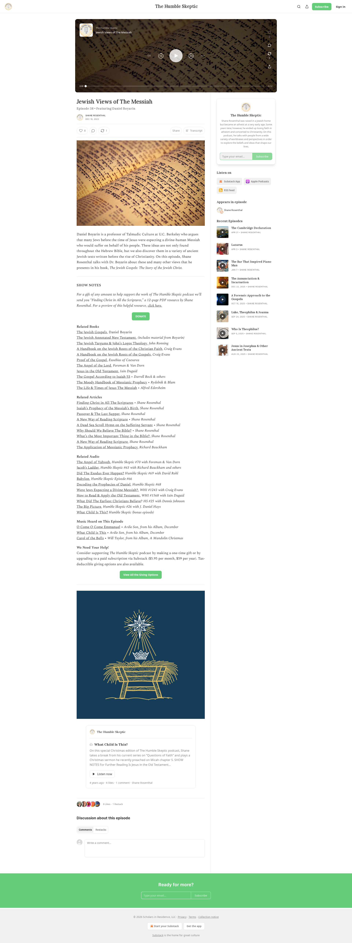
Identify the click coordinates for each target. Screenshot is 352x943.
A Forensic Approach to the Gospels (250, 297)
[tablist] (92, 829)
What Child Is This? (92, 512)
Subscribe (322, 6)
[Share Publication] (307, 6)
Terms (192, 917)
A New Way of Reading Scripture (102, 419)
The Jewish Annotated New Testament (106, 337)
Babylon (83, 478)
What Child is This (91, 532)
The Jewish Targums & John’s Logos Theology (112, 343)
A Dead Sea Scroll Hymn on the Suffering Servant (115, 425)
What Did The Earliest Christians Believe (109, 501)
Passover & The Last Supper (98, 414)
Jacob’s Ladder (88, 467)
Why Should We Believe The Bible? (104, 430)
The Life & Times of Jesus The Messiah (107, 388)
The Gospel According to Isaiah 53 (103, 376)
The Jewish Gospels (92, 332)
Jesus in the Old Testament (97, 371)
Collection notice (208, 917)
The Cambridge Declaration (251, 228)
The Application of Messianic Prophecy (107, 447)
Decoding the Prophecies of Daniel (104, 484)
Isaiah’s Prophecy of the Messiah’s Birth (107, 408)
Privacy (182, 917)
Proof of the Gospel (92, 360)
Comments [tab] (85, 829)
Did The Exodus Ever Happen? (100, 473)
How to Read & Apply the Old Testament (108, 495)
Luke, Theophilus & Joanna (250, 312)
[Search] (298, 6)
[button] (149, 56)
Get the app (194, 926)
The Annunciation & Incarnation (245, 280)
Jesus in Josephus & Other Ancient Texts (249, 347)
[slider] (175, 86)
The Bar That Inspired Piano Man (251, 263)
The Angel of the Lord (94, 365)
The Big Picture (89, 506)
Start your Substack (166, 926)
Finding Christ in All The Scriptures (105, 402)
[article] (246, 232)
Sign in (340, 6)
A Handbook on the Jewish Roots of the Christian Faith (119, 349)
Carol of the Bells (90, 538)
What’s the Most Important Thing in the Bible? (113, 436)
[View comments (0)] (269, 45)
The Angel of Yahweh (93, 462)
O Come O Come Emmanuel (98, 527)
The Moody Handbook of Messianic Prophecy (112, 382)
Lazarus (237, 245)
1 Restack (118, 804)
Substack (157, 935)
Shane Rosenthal (95, 115)
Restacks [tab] (101, 829)
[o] (222, 232)
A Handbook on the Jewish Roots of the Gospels (114, 354)
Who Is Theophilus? (245, 329)
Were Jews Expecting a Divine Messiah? (107, 490)
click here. (155, 305)
